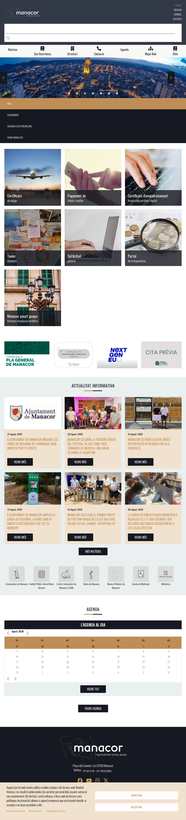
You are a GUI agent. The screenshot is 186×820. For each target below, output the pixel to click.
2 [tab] (77, 93)
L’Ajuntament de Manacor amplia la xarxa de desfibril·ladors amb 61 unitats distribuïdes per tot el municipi (31, 521)
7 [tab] (117, 93)
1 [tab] (69, 93)
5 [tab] (101, 93)
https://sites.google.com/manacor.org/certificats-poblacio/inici (32, 177)
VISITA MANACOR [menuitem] (15, 137)
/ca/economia (93, 177)
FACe (175, 54)
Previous (3, 78)
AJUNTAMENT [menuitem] (13, 115)
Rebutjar (136, 795)
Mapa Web (150, 54)
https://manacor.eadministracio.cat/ (93, 237)
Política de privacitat (16, 811)
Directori (72, 54)
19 (68, 662)
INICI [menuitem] (9, 103)
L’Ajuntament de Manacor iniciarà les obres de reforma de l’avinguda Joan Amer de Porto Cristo (32, 443)
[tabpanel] (93, 77)
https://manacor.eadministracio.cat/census (153, 177)
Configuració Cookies (55, 811)
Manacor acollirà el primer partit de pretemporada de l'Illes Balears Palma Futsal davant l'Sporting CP (92, 519)
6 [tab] (109, 93)
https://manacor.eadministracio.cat (32, 237)
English (178, 10)
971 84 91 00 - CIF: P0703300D (97, 771)
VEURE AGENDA (93, 708)
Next (171, 78)
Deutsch (177, 19)
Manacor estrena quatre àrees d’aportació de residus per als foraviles (149, 443)
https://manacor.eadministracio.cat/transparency (153, 237)
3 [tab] (85, 93)
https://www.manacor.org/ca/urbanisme (32, 297)
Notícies (12, 50)
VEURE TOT (93, 689)
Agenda (124, 50)
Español (178, 14)
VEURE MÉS (20, 462)
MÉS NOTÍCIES (93, 551)
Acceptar (136, 807)
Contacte (99, 54)
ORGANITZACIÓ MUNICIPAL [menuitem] (19, 126)
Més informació (35, 811)
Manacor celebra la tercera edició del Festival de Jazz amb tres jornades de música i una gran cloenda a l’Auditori (92, 446)
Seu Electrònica (42, 54)
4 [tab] (93, 93)
